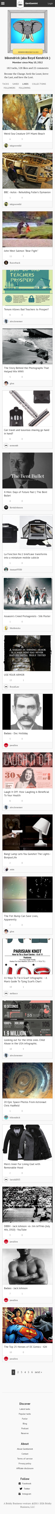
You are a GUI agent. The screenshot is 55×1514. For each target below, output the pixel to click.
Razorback (15, 262)
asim (12, 869)
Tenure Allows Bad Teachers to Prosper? (26, 309)
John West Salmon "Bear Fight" (21, 250)
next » (38, 1372)
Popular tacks (25, 1413)
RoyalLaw (14, 686)
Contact (25, 1453)
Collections (39, 84)
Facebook (26, 1483)
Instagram (26, 1494)
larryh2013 (15, 1179)
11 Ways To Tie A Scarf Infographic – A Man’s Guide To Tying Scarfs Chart (25, 979)
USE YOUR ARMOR (14, 674)
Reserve (25, 1433)
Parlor (25, 1418)
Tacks (5, 84)
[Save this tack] (47, 104)
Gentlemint (27, 5)
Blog (25, 1423)
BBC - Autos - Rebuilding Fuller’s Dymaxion (27, 192)
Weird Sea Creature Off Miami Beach (24, 133)
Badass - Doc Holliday (16, 733)
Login (50, 3)
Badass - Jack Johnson (16, 1288)
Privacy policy (25, 1463)
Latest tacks (25, 1409)
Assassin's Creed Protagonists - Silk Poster (27, 616)
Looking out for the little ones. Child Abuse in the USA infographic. (24, 1041)
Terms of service (25, 1458)
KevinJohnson (16, 507)
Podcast (24, 1428)
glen (12, 383)
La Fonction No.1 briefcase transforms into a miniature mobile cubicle (25, 555)
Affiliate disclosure (24, 1468)
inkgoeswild (15, 145)
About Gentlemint (25, 1449)
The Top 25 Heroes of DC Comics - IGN (25, 1346)
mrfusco (14, 993)
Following (25, 88)
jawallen (14, 745)
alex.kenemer (16, 321)
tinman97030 (16, 569)
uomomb (14, 445)
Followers (9, 88)
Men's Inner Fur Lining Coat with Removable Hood (22, 1165)
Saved (16, 84)
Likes (25, 84)
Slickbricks (15, 628)
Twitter (27, 1489)
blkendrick (15, 1117)
